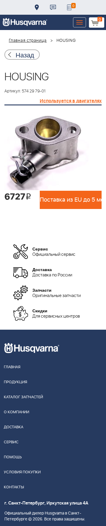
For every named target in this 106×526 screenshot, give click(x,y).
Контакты (53, 7)
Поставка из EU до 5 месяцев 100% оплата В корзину (71, 199)
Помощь (13, 457)
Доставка (37, 7)
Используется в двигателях (71, 100)
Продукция (15, 382)
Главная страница (28, 41)
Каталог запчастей (23, 397)
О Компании (16, 412)
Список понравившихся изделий (69, 7)
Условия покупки (22, 472)
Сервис (11, 442)
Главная (12, 367)
